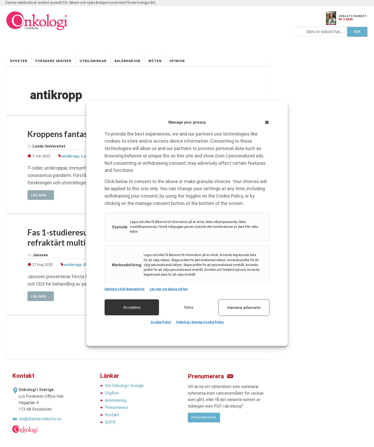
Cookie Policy (161, 322)
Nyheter (18, 61)
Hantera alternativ (244, 307)
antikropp (70, 156)
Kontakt (112, 414)
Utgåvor (112, 393)
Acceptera (131, 307)
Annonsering (115, 400)
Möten (155, 61)
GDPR (110, 422)
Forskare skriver (53, 61)
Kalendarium (127, 61)
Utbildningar (93, 61)
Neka (188, 307)
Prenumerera (116, 407)
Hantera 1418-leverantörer (125, 289)
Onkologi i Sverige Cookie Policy (200, 322)
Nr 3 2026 (346, 19)
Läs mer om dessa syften (169, 289)
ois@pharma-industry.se (40, 418)
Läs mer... (40, 195)
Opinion (177, 61)
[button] (266, 122)
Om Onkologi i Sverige (124, 385)
